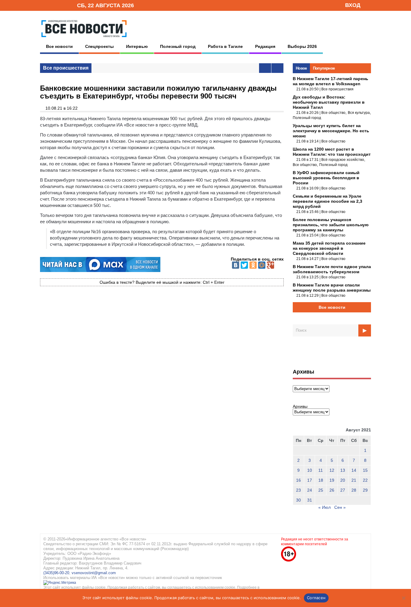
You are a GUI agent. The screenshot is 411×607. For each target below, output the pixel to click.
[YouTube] (62, 5)
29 (365, 490)
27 (342, 490)
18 (320, 480)
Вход (352, 5)
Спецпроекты (99, 46)
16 (298, 480)
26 (331, 490)
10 (309, 470)
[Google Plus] (270, 265)
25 (320, 490)
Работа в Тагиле (225, 46)
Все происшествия (65, 67)
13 (342, 470)
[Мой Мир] (261, 265)
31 (309, 500)
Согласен (316, 597)
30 (298, 500)
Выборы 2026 (302, 46)
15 (365, 470)
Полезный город (178, 46)
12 (331, 470)
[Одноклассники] (253, 265)
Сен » (340, 507)
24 (309, 490)
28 (353, 490)
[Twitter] (244, 265)
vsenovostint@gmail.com (94, 573)
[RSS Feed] (53, 5)
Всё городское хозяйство (342, 160)
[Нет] (403, 598)
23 (298, 490)
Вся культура (359, 113)
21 (353, 480)
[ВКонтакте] (235, 265)
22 (365, 480)
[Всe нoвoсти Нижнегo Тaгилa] (84, 38)
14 (353, 470)
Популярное (324, 68)
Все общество (333, 113)
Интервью (137, 46)
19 (331, 480)
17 (309, 480)
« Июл (324, 507)
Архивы (300, 406)
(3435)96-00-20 (56, 573)
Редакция (265, 46)
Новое (301, 68)
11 (320, 470)
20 (342, 480)
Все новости (59, 46)
